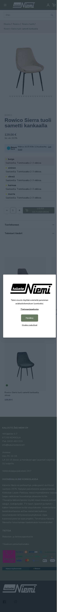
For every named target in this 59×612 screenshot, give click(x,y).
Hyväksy (29, 318)
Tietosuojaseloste (29, 309)
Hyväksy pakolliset (29, 325)
